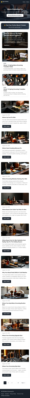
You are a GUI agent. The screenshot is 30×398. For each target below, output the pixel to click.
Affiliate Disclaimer (5, 395)
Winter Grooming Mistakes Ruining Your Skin (14, 179)
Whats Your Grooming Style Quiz (11, 366)
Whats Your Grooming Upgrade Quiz (12, 335)
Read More (7, 126)
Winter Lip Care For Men (9, 117)
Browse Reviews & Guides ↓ (15, 15)
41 (18, 382)
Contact (7, 393)
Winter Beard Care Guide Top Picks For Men (14, 209)
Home (24, 1)
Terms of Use (20, 393)
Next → (23, 382)
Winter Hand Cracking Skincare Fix (12, 148)
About (27, 1)
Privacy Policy (13, 393)
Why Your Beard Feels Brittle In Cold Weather (14, 272)
